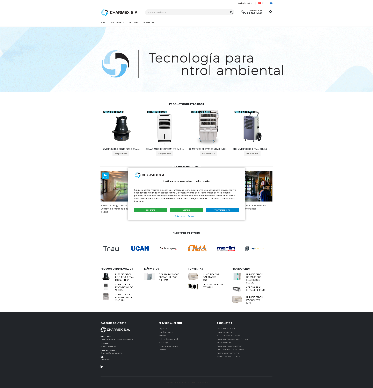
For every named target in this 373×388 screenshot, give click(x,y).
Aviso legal (180, 216)
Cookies (192, 216)
